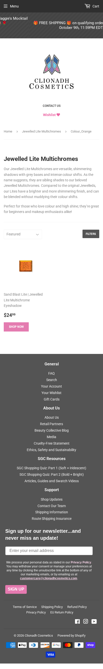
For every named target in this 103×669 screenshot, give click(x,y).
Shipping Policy (52, 607)
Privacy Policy (36, 612)
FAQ (51, 373)
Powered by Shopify (72, 635)
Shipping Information (51, 512)
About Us (51, 417)
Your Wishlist (52, 393)
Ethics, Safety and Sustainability (51, 450)
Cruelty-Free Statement (52, 443)
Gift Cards (52, 399)
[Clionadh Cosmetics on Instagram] (85, 622)
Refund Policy (77, 607)
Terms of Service (25, 607)
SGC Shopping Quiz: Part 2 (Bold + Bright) (52, 474)
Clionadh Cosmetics (39, 635)
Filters (91, 234)
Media (51, 437)
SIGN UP (16, 589)
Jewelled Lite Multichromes (41, 131)
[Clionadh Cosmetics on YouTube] (94, 622)
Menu (14, 6)
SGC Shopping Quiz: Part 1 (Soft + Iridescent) (51, 468)
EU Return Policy (61, 612)
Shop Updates (51, 499)
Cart (95, 6)
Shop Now (16, 327)
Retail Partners (51, 424)
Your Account (51, 386)
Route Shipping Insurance (52, 519)
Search (51, 380)
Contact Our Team (52, 506)
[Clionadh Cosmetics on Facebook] (77, 622)
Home (8, 131)
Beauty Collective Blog (51, 430)
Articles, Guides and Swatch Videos (51, 481)
